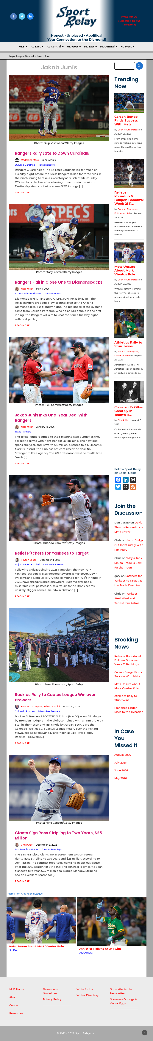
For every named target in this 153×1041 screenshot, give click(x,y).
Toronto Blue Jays (52, 849)
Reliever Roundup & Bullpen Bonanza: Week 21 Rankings (127, 660)
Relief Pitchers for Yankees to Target (52, 553)
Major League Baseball (21, 56)
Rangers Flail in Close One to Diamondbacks (58, 282)
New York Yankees (53, 564)
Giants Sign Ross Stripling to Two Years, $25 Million (58, 835)
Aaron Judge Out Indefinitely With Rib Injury (128, 545)
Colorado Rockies (25, 711)
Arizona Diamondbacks (28, 293)
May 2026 (120, 778)
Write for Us (129, 16)
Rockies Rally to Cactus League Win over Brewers (55, 697)
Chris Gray (26, 844)
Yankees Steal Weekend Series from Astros (126, 598)
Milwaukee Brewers (49, 711)
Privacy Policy (52, 999)
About (13, 997)
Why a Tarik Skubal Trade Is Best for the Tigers (128, 562)
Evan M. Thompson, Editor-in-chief (40, 706)
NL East (89, 46)
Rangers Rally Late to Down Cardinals (52, 153)
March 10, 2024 (71, 706)
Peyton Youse (28, 559)
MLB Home (16, 989)
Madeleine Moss (30, 160)
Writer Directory (87, 995)
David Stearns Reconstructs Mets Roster (128, 527)
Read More (22, 192)
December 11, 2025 (50, 559)
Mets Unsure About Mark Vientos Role (36, 946)
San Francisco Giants (26, 849)
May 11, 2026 (42, 288)
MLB (22, 46)
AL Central (54, 46)
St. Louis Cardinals (25, 164)
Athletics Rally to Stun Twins (100, 948)
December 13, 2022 (46, 844)
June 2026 (121, 770)
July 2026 (120, 762)
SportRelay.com (85, 1033)
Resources (16, 1013)
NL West (126, 46)
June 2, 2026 (49, 160)
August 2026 (122, 754)
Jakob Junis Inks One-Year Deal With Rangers (51, 417)
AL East (36, 46)
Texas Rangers (47, 164)
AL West (73, 46)
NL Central (107, 46)
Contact (14, 1005)
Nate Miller (27, 288)
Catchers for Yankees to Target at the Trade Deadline (128, 580)
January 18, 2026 (45, 426)
